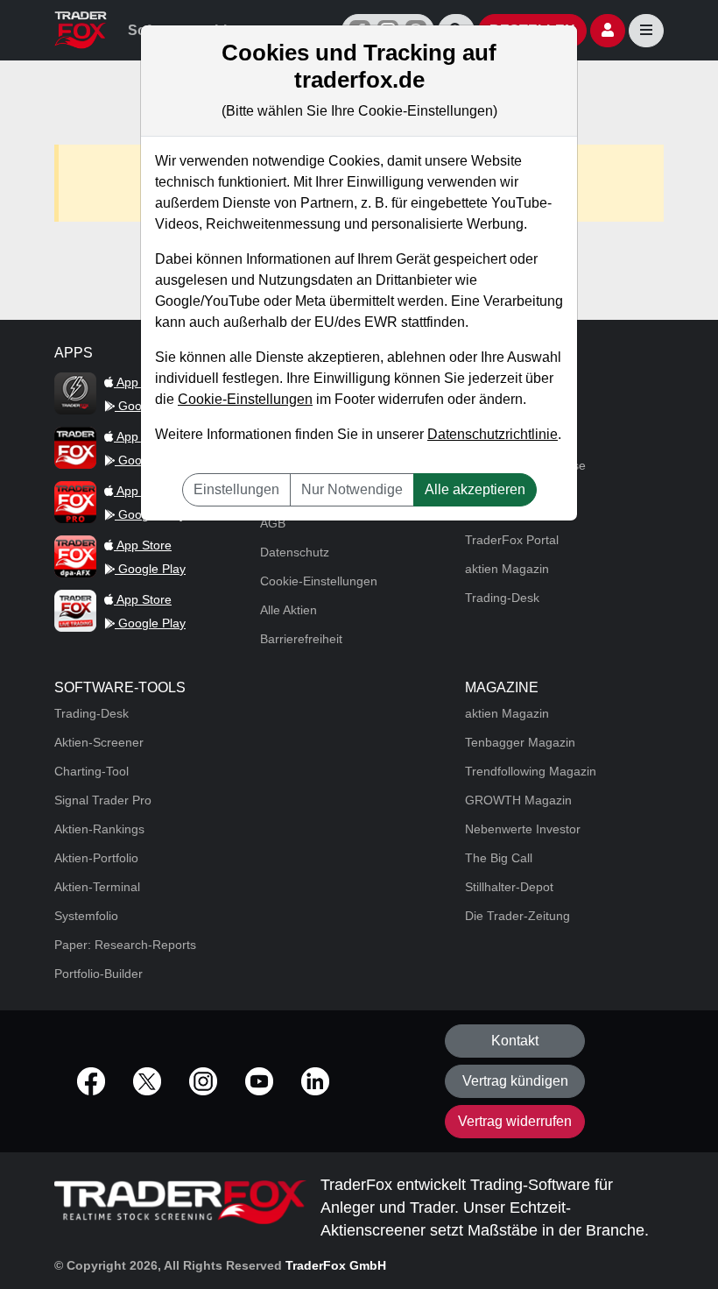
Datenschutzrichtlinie (492, 434)
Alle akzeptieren (475, 489)
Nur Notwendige (352, 489)
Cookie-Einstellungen (245, 399)
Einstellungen (236, 489)
